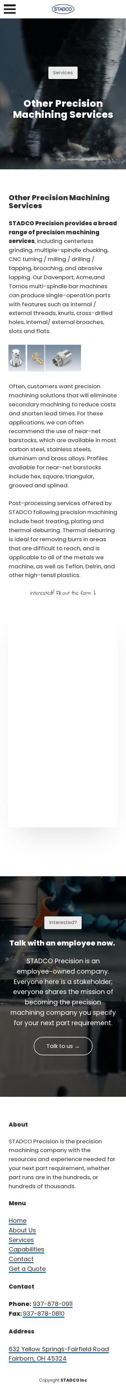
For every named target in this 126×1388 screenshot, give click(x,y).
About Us (22, 1230)
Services (21, 1240)
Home (18, 1220)
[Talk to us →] (63, 1054)
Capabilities (26, 1249)
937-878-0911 (53, 1304)
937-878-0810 (44, 1313)
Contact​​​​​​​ (21, 1259)
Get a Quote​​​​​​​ (27, 1268)
